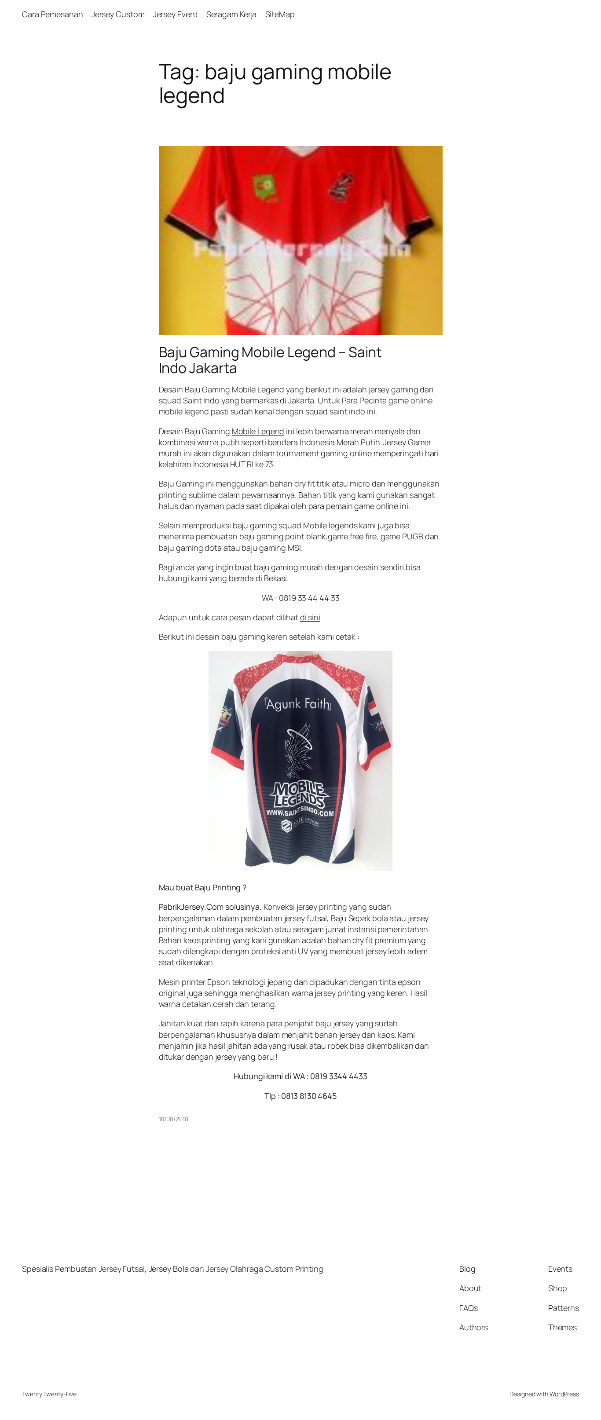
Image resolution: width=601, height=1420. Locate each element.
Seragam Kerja (231, 14)
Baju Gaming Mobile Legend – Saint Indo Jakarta (270, 360)
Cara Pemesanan (52, 14)
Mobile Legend (258, 431)
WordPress (564, 1394)
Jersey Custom (118, 14)
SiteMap (280, 14)
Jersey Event (175, 14)
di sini (310, 617)
